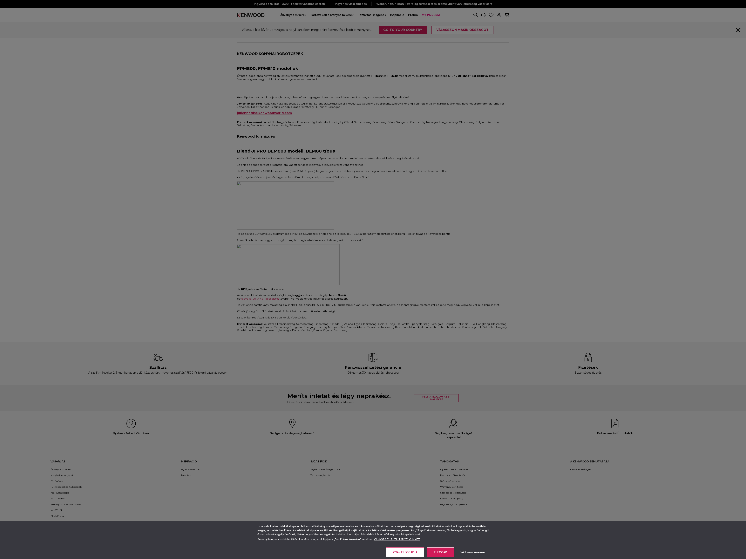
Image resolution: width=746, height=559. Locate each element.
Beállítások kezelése (472, 552)
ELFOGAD (440, 552)
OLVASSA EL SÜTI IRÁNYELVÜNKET (397, 539)
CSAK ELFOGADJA (405, 552)
